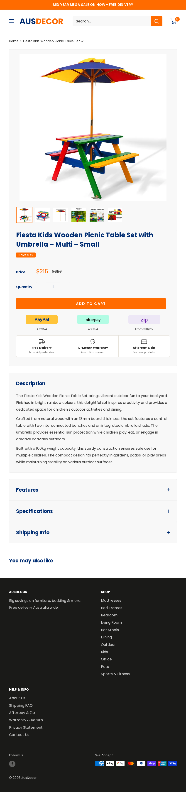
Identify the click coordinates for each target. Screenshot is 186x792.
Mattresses (111, 600)
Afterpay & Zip (22, 712)
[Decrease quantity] (41, 287)
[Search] (156, 21)
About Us (17, 698)
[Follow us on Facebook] (12, 764)
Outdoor (108, 644)
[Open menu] (11, 21)
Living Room (111, 622)
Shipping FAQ (21, 705)
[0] (173, 21)
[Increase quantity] (65, 287)
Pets (105, 666)
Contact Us (19, 734)
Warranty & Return (26, 720)
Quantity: (24, 286)
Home (14, 41)
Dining (106, 637)
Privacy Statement (26, 727)
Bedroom (109, 615)
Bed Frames (111, 608)
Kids (104, 652)
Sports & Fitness (115, 674)
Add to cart (91, 303)
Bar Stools (110, 630)
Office (106, 659)
